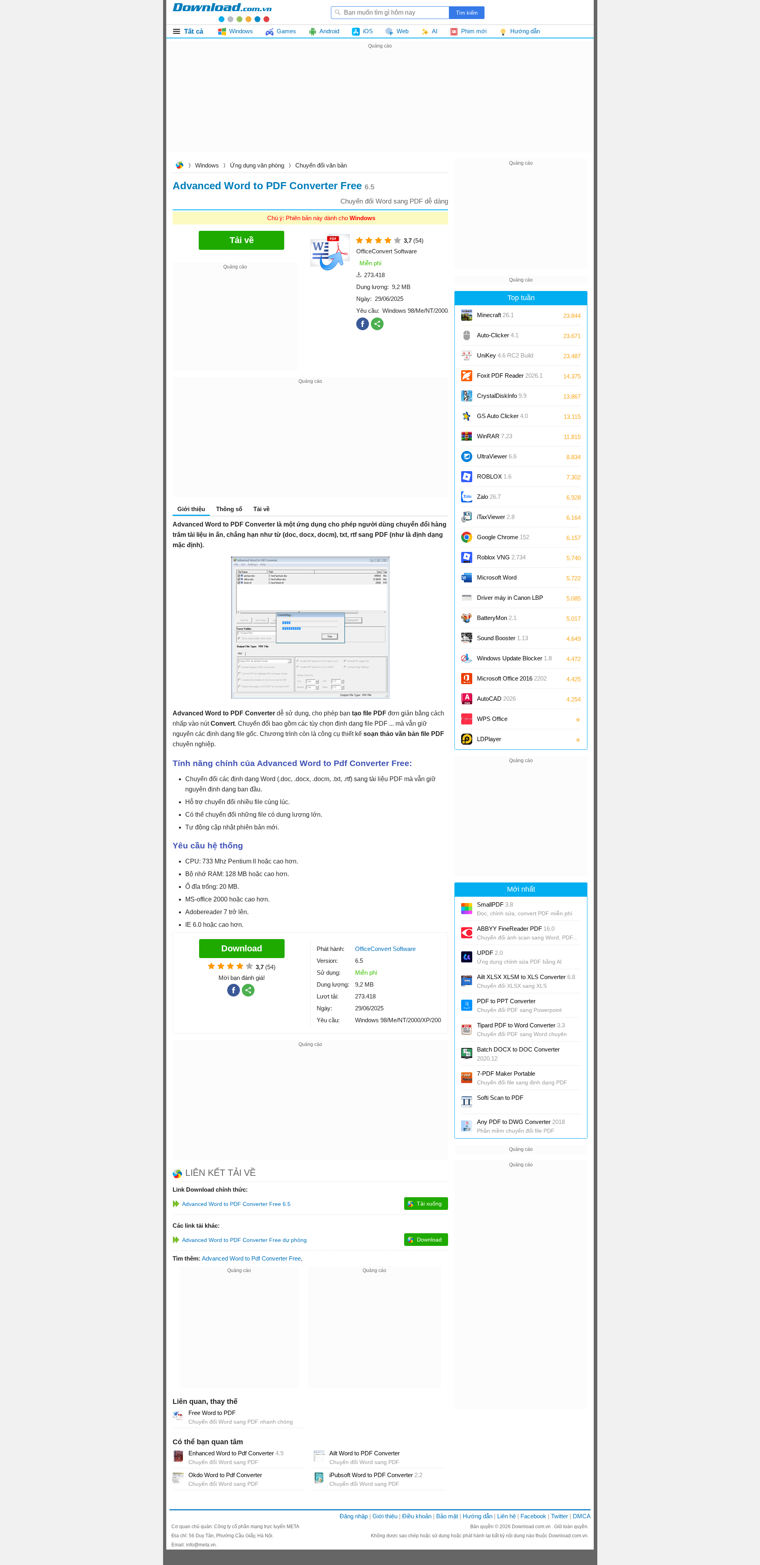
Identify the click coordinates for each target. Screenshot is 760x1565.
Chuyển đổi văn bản (321, 165)
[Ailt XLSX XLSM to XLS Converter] (466, 981)
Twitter (559, 1516)
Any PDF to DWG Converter (521, 1121)
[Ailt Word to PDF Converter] (319, 1456)
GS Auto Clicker (502, 416)
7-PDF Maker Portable (506, 1073)
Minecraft (495, 315)
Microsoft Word (504, 580)
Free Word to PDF (212, 1412)
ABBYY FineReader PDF (516, 928)
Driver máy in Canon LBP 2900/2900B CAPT (510, 600)
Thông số (229, 509)
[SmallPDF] (466, 908)
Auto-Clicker (498, 335)
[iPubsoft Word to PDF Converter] (319, 1477)
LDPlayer (489, 739)
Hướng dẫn (477, 1516)
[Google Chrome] (466, 537)
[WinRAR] (466, 436)
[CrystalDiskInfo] (466, 395)
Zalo (489, 496)
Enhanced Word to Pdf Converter (235, 1453)
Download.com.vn (179, 166)
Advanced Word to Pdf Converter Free (251, 1258)
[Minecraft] (466, 315)
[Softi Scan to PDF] (466, 1101)
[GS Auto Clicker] (466, 416)
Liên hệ (506, 1516)
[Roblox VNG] (466, 557)
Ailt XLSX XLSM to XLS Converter (526, 977)
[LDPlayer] (466, 739)
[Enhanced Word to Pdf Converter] (178, 1456)
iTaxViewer (496, 516)
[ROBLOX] (466, 476)
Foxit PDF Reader (510, 375)
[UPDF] (466, 956)
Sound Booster (502, 638)
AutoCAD (496, 698)
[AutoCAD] (466, 698)
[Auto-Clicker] (466, 335)
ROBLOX (494, 476)
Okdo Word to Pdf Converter (225, 1475)
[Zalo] (466, 496)
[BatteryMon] (466, 618)
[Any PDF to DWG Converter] (466, 1125)
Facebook (533, 1516)
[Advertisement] (380, 106)
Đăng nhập (354, 1516)
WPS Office (492, 718)
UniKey (505, 358)
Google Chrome (503, 537)
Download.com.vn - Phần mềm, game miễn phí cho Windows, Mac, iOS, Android (222, 12)
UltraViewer (497, 456)
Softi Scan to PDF (500, 1097)
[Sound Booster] (466, 638)
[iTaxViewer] (466, 517)
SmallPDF (495, 904)
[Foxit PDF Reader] (466, 375)
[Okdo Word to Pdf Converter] (178, 1477)
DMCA (582, 1516)
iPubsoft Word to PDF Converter (375, 1475)
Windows (207, 165)
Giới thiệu (384, 1516)
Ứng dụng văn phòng (257, 165)
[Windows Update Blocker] (466, 658)
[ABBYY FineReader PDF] (466, 932)
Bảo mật (447, 1516)
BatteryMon (497, 617)
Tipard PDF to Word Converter (521, 1025)
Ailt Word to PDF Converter (364, 1453)
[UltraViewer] (466, 456)
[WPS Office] (466, 719)
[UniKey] (466, 355)
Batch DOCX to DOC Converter (518, 1054)
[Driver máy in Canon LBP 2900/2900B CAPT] (466, 597)
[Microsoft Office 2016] (466, 678)
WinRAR (494, 436)
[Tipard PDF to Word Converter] (466, 1029)
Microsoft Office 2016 (512, 681)
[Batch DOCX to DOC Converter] (466, 1053)
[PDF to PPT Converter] (466, 1005)
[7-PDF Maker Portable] (466, 1077)
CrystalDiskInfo (501, 395)
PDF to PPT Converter (506, 1001)
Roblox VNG (501, 557)
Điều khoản (416, 1516)
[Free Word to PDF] (178, 1415)
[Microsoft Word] (466, 577)
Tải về (261, 509)
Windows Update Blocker (514, 658)
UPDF (490, 952)
